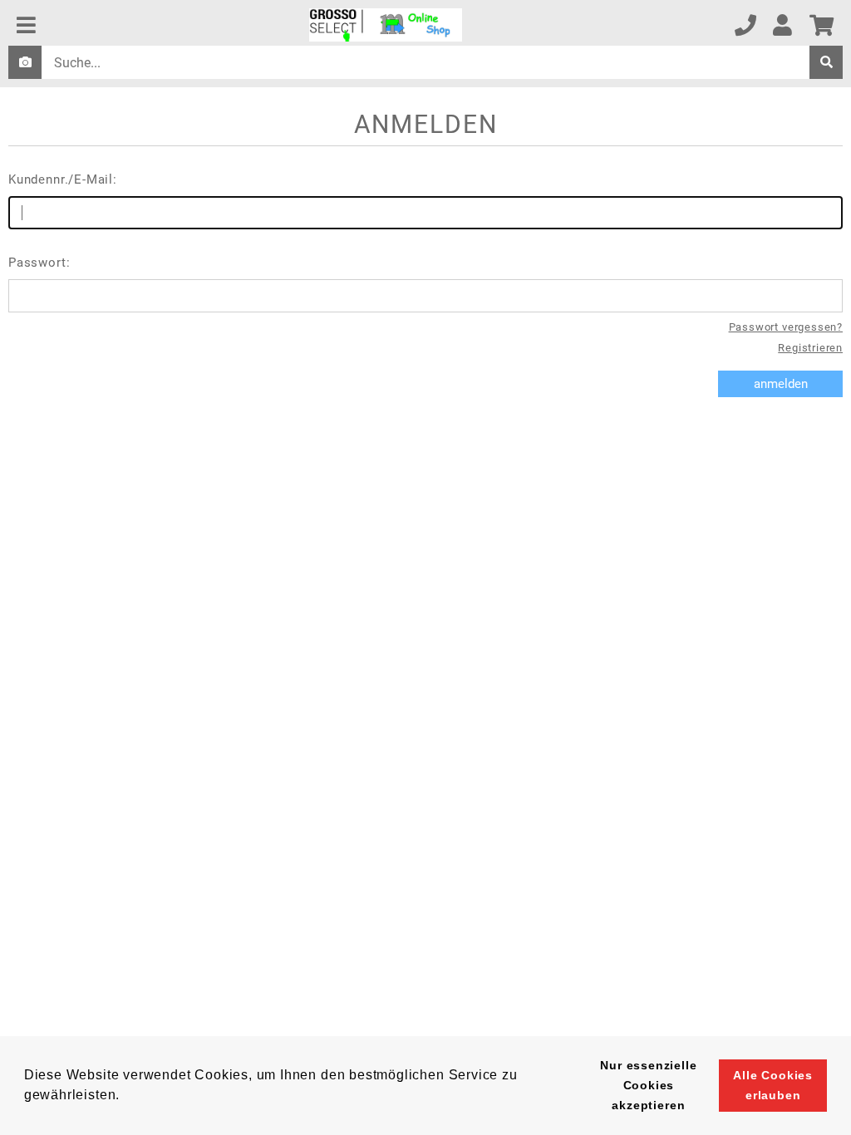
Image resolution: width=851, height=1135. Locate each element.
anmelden (781, 383)
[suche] (826, 62)
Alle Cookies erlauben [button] (773, 1085)
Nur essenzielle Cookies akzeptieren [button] (648, 1085)
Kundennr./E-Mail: (62, 179)
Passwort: (39, 262)
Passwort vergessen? (786, 327)
